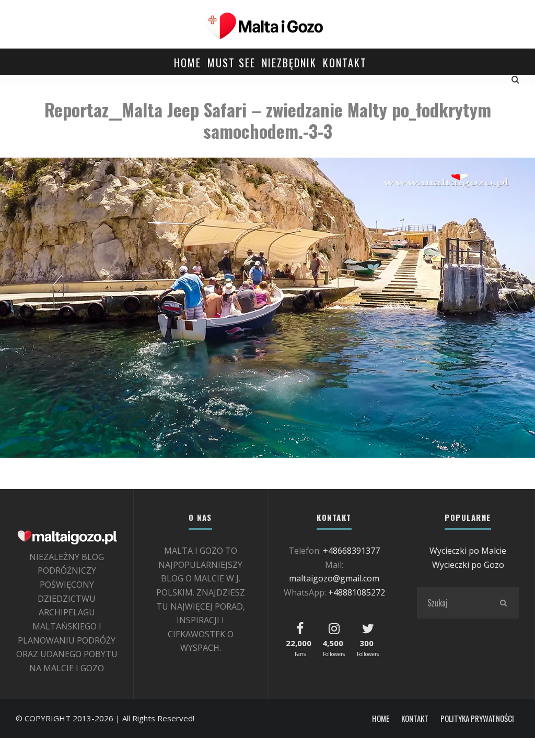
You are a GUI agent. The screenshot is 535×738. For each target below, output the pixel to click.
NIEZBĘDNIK (289, 62)
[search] (503, 602)
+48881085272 (356, 592)
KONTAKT (345, 62)
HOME (187, 62)
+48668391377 (351, 550)
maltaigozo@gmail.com (334, 578)
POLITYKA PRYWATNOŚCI (477, 718)
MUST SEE (231, 62)
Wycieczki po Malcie (467, 550)
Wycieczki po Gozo (468, 564)
